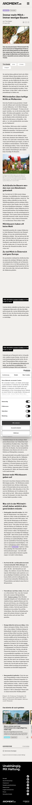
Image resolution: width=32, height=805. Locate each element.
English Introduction (8, 789)
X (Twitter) (21, 64)
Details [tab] (16, 375)
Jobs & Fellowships (8, 781)
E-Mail (13, 64)
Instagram (6, 67)
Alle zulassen (16, 423)
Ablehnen (16, 433)
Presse (4, 792)
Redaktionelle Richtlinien (9, 785)
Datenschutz (6, 787)
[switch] (28, 406)
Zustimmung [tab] (5, 375)
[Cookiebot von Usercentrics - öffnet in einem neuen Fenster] (23, 371)
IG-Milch (17, 78)
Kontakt (5, 778)
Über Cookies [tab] (26, 375)
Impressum (6, 783)
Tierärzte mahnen (13, 597)
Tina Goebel (6, 64)
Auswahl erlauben (16, 428)
